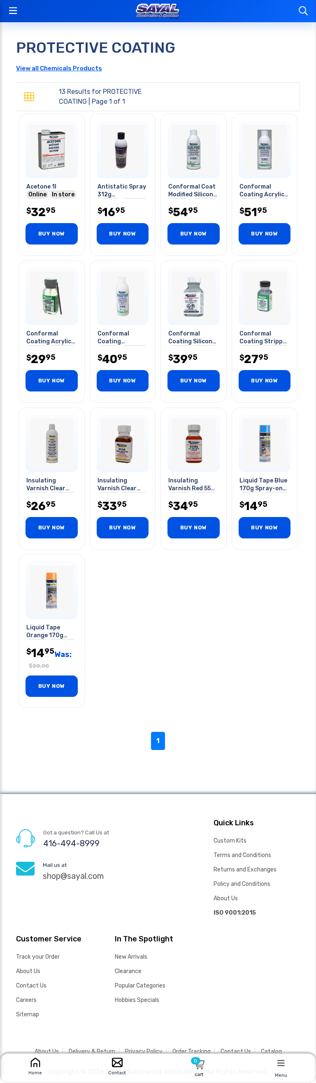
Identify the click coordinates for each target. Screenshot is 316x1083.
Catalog (271, 1051)
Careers (26, 1000)
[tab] (29, 97)
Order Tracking (191, 1051)
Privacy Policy (144, 1051)
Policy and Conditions (242, 883)
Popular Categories (140, 985)
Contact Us (31, 985)
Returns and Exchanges (245, 869)
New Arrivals (131, 956)
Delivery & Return (92, 1051)
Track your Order (38, 956)
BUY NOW (51, 234)
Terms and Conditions (242, 855)
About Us (226, 898)
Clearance (128, 971)
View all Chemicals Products (59, 68)
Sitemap (27, 1014)
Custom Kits (230, 840)
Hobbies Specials (137, 1000)
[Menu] (281, 1063)
